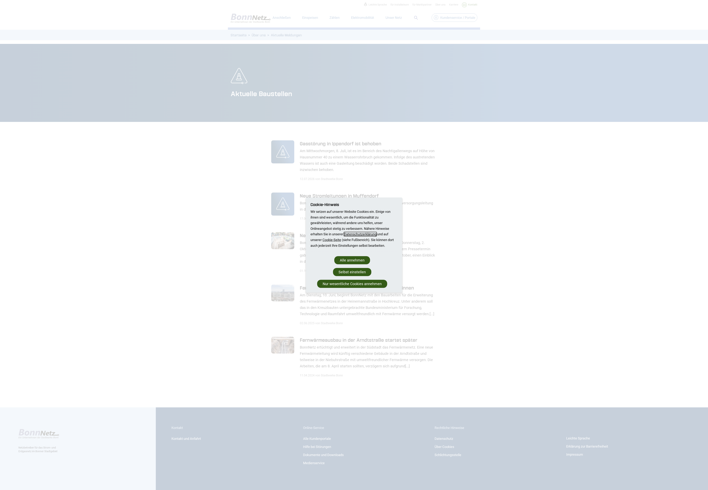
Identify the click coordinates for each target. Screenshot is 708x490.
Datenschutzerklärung (360, 234)
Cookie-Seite (331, 240)
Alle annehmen (352, 260)
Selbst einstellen (352, 272)
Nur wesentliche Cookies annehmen (352, 284)
